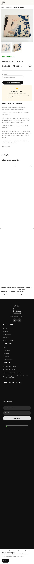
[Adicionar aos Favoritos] (30, 66)
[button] (2, 25)
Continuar (5, 560)
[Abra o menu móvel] (32, 2)
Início (2, 7)
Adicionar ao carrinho (13, 82)
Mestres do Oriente (18, 7)
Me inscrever (17, 418)
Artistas (8, 7)
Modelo (4, 74)
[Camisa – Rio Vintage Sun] (9, 224)
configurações (19, 556)
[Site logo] (3, 2)
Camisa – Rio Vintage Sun (8, 287)
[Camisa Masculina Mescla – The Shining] (25, 224)
